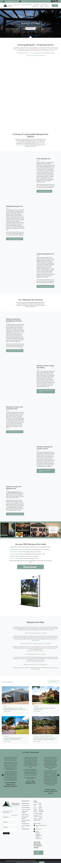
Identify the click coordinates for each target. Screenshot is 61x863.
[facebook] (52, 1)
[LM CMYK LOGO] (7, 4)
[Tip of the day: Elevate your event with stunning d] (53, 530)
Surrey (17, 142)
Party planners (42, 736)
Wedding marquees (49, 736)
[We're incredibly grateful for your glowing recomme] (8, 530)
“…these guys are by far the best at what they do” (35, 55)
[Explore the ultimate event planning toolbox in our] (23, 530)
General (5, 706)
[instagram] (54, 1)
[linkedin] (57, 1)
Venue (37, 706)
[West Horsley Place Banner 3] (45, 686)
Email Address (6, 817)
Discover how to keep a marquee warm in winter (35, 661)
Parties (37, 736)
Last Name (5, 827)
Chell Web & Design (32, 860)
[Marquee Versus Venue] (15, 716)
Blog (35, 706)
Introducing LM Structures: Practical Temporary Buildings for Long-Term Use (15, 708)
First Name (5, 822)
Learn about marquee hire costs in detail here (35, 650)
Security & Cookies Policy (22, 860)
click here (30, 52)
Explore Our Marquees (30, 28)
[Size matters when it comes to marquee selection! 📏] (38, 530)
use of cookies (35, 862)
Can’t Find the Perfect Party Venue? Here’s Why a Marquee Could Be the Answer (45, 738)
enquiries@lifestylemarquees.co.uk (11, 1)
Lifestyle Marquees (10, 860)
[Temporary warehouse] (15, 686)
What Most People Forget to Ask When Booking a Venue (44, 708)
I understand (42, 862)
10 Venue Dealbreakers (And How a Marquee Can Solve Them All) (13, 738)
